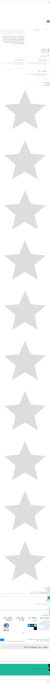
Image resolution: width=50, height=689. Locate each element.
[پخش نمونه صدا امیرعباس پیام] (21, 32)
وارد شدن (47, 589)
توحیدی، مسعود (43, 60)
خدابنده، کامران (19, 60)
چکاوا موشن (19, 622)
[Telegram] (35, 625)
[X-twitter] (35, 628)
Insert (48, 681)
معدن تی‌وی (19, 628)
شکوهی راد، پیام (42, 71)
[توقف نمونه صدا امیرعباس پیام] (19, 32)
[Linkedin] (29, 625)
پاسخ (49, 674)
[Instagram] (32, 625)
